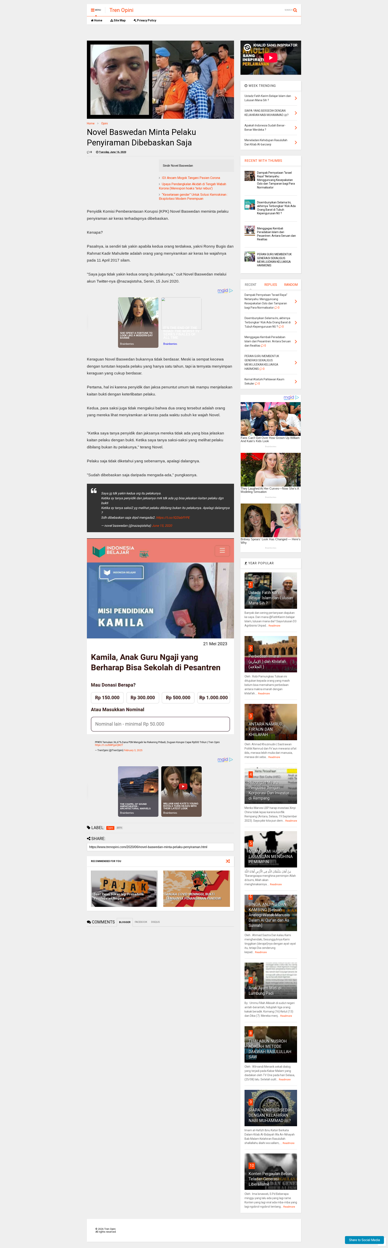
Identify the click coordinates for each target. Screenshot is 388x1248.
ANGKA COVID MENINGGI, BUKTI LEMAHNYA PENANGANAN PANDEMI (193, 896)
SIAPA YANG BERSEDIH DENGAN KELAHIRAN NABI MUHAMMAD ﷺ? (270, 1115)
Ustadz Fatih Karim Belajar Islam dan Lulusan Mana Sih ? (271, 598)
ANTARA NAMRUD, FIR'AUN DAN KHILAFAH (266, 729)
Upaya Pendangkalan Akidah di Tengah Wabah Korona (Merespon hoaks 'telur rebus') (192, 186)
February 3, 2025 (133, 750)
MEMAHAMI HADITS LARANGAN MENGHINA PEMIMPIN (271, 856)
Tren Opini (121, 10)
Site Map (119, 20)
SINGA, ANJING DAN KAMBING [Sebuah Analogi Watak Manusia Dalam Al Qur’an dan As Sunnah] (269, 915)
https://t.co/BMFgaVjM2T (109, 745)
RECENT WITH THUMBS (263, 161)
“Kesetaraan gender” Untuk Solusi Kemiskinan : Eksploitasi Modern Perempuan (193, 197)
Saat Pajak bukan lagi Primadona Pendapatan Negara (119, 896)
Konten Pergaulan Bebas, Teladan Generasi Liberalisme (271, 1179)
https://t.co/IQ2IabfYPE (173, 517)
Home (98, 20)
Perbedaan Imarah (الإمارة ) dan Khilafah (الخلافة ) (267, 661)
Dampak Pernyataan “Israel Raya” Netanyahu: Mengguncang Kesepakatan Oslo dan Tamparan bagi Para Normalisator (276, 180)
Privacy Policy (146, 20)
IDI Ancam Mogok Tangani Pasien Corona (191, 178)
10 (252, 1165)
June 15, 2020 (162, 526)
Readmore (274, 625)
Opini (104, 123)
